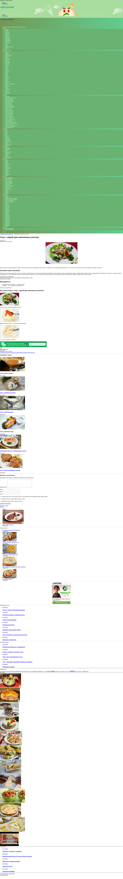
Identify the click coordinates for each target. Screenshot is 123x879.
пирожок (56, 671)
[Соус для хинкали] (11, 744)
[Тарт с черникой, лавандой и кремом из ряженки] (10, 565)
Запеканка (7, 220)
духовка (9, 671)
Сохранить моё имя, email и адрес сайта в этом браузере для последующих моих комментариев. (25, 496)
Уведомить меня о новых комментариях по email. (13, 498)
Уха (6, 44)
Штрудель (7, 216)
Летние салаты (8, 108)
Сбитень (7, 135)
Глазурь (7, 223)
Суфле (6, 226)
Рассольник (8, 39)
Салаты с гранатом (9, 126)
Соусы (4, 176)
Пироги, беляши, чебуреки (11, 198)
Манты (6, 82)
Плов (6, 90)
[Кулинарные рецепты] (7, 12)
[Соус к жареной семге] (12, 429)
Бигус (6, 57)
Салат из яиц (8, 109)
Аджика (7, 154)
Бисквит (7, 208)
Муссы (6, 169)
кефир (23, 671)
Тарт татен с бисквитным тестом (10, 554)
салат (72, 671)
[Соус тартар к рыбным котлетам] (11, 467)
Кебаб (6, 75)
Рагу (6, 94)
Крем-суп (7, 34)
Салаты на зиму (9, 124)
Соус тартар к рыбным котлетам (10, 470)
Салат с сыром (8, 118)
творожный (79, 671)
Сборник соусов (9, 177)
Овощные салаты (9, 110)
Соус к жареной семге (6, 431)
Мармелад (7, 167)
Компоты (7, 138)
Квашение (7, 156)
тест (82, 671)
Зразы (6, 72)
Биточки (7, 58)
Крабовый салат (9, 102)
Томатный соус (8, 183)
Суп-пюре (7, 43)
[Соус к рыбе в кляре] (12, 370)
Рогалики (7, 206)
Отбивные (7, 86)
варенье (3, 671)
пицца (60, 671)
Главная (2, 234)
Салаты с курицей (9, 105)
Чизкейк (7, 215)
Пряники (7, 212)
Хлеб (6, 203)
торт (84, 671)
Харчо (6, 45)
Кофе (6, 132)
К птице (7, 191)
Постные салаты (9, 112)
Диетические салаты (10, 106)
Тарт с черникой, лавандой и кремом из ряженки (14, 566)
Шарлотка (7, 218)
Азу (6, 51)
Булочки (7, 207)
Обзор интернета (9, 228)
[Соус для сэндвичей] (10, 773)
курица (35, 671)
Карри (6, 73)
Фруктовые (7, 139)
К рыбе (6, 192)
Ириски (7, 163)
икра (4, 349)
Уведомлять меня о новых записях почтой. (12, 501)
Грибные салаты (9, 100)
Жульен (7, 71)
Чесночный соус (9, 185)
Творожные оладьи (7, 579)
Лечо (6, 150)
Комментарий (3, 487)
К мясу (6, 190)
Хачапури (7, 214)
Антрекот (7, 52)
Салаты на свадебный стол (11, 125)
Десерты (5, 159)
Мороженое (8, 168)
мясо (43, 671)
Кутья (6, 165)
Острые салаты (8, 111)
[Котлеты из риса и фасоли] (10, 759)
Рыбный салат (8, 104)
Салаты (5, 95)
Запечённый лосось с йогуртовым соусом (13, 451)
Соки (6, 142)
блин (0, 671)
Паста (6, 87)
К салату (7, 193)
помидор (62, 671)
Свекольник (8, 40)
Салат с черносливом (10, 119)
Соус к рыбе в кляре (6, 373)
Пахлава (7, 209)
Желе (6, 161)
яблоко (87, 671)
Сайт (1, 494)
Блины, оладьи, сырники (11, 199)
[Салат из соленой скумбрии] (9, 730)
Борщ (6, 30)
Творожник (7, 222)
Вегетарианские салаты (10, 97)
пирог (53, 671)
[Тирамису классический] (9, 715)
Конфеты (7, 164)
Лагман (7, 35)
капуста (19, 671)
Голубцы (7, 65)
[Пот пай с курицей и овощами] (10, 816)
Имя (1, 489)
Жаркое (7, 69)
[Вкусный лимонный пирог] (12, 831)
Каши (6, 74)
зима (16, 671)
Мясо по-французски (10, 83)
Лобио (6, 80)
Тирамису (7, 174)
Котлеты (7, 76)
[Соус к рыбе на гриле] (12, 409)
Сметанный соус (9, 178)
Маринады (7, 184)
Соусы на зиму (8, 182)
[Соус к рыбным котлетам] (12, 390)
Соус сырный (8, 181)
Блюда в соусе (8, 186)
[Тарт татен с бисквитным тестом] (10, 553)
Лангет (6, 79)
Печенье (7, 204)
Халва (6, 175)
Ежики (6, 68)
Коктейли (7, 143)
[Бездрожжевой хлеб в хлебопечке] (9, 845)
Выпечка (5, 194)
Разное (5, 227)
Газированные (8, 141)
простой (65, 671)
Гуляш (6, 66)
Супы (4, 28)
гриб (6, 671)
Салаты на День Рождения (11, 123)
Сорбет (7, 172)
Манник (7, 219)
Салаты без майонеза (10, 122)
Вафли (6, 196)
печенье (49, 671)
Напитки (5, 128)
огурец (45, 671)
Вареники (7, 62)
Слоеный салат (8, 127)
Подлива (7, 91)
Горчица (7, 187)
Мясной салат (8, 103)
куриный (31, 671)
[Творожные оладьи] (10, 577)
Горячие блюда (7, 50)
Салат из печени (9, 115)
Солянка (7, 42)
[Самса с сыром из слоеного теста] (10, 541)
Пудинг (6, 171)
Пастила (7, 170)
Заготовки (5, 146)
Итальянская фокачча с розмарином (11, 530)
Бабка (6, 53)
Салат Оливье (8, 116)
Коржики (7, 197)
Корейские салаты (9, 101)
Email (1, 491)
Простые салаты (9, 113)
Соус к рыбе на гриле (6, 412)
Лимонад (7, 140)
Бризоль (7, 60)
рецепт (68, 671)
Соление (7, 153)
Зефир (6, 162)
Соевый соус (8, 179)
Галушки (7, 64)
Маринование (8, 152)
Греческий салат (9, 98)
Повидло (7, 149)
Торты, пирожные (9, 200)
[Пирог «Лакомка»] (10, 788)
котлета (26, 671)
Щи (6, 49)
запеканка (13, 671)
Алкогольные (8, 145)
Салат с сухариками (10, 117)
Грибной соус (8, 189)
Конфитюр (7, 148)
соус (7, 349)
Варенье (7, 147)
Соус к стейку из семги (8, 524)
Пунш (6, 130)
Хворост (7, 205)
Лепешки (7, 211)
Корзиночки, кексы (9, 201)
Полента (7, 93)
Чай (6, 131)
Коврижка (7, 225)
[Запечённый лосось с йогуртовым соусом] (10, 448)
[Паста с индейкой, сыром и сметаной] (12, 802)
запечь (1, 349)
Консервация (8, 157)
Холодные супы (9, 46)
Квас (6, 133)
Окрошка (7, 37)
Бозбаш (7, 29)
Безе (6, 160)
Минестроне (8, 36)
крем (29, 671)
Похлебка (7, 38)
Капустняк (7, 32)
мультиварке (39, 671)
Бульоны (7, 31)
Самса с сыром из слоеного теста (11, 542)
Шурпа (6, 47)
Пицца (6, 213)
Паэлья (7, 88)
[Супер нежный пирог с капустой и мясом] (10, 701)
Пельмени (7, 89)
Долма (6, 67)
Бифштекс (7, 59)
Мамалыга (7, 81)
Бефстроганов (8, 54)
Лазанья (7, 78)
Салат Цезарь (8, 120)
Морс (6, 134)
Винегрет (7, 96)
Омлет (6, 84)
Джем (6, 155)
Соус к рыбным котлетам (8, 392)
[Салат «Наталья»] (10, 687)
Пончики (7, 221)
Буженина (7, 61)
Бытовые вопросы (9, 229)
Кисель (6, 137)
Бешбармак (8, 56)
